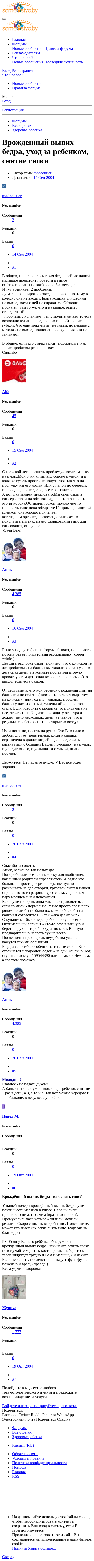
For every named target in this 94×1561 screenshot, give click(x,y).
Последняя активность (63, 62)
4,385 (16, 594)
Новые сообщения (27, 48)
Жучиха (9, 1308)
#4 (14, 857)
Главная (19, 39)
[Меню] (4, 19)
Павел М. (10, 1116)
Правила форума (58, 48)
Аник (7, 569)
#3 (14, 641)
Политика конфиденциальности (39, 1463)
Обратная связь (25, 1454)
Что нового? (22, 57)
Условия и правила (28, 1458)
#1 (14, 267)
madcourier (42, 173)
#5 (14, 1071)
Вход (6, 101)
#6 (14, 1188)
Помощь (19, 1467)
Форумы (19, 44)
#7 (14, 1379)
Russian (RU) (23, 1445)
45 (14, 416)
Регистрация (13, 110)
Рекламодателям (26, 53)
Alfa (5, 392)
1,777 (16, 1332)
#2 (14, 463)
